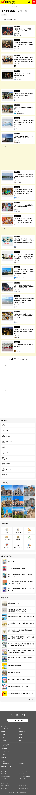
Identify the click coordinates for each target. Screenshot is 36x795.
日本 (7, 475)
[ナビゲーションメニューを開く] (34, 2)
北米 (7, 430)
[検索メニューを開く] (29, 2)
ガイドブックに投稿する (24, 776)
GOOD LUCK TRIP (6, 766)
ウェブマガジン (5, 745)
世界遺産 (18, 540)
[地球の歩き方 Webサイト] (8, 2)
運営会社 (3, 771)
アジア (8, 458)
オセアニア (9, 441)
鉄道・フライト (18, 547)
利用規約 (3, 773)
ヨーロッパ (9, 425)
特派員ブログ (5, 748)
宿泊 (29, 532)
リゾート (8, 452)
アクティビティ (6, 547)
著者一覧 (3, 758)
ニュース (3, 754)
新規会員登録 (6, 763)
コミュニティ (5, 761)
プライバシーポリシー (24, 771)
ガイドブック (5, 751)
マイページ (23, 763)
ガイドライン (22, 773)
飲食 (7, 532)
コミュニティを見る (17, 720)
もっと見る (30, 699)
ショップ (29, 547)
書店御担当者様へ (5, 776)
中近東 (8, 464)
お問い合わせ (22, 779)
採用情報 (3, 779)
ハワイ (8, 447)
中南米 (8, 436)
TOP (2, 6)
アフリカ (8, 469)
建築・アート (18, 532)
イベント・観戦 (6, 540)
